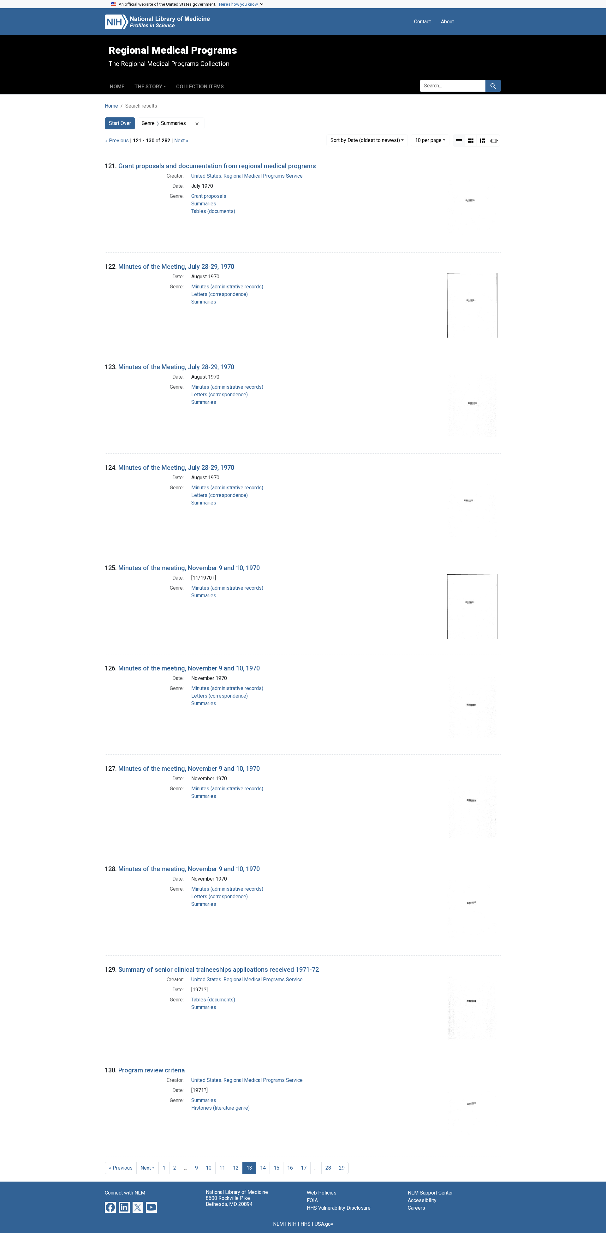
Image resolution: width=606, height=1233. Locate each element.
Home (117, 87)
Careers (416, 1208)
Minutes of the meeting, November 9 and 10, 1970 (189, 568)
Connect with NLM (125, 1193)
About (447, 22)
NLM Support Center (430, 1193)
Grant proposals (208, 196)
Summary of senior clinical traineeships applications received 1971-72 (218, 969)
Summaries (203, 204)
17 (303, 1168)
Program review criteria (151, 1070)
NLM (278, 1224)
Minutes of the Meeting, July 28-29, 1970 (176, 266)
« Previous (117, 141)
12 (236, 1168)
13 (249, 1168)
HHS (305, 1224)
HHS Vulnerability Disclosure (339, 1208)
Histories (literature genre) (220, 1108)
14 (263, 1168)
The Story (148, 87)
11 (222, 1168)
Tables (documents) (213, 211)
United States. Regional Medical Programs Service (247, 176)
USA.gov (324, 1224)
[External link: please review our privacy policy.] (110, 1207)
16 (290, 1168)
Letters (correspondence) (219, 294)
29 (342, 1168)
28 (328, 1168)
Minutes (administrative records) (227, 287)
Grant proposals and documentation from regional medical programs (217, 166)
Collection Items (200, 87)
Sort (365, 140)
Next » (181, 141)
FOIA (312, 1200)
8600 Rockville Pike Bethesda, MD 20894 (229, 1201)
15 (276, 1168)
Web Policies (321, 1193)
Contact (422, 22)
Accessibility (422, 1200)
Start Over (120, 123)
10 (428, 140)
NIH (292, 1224)
